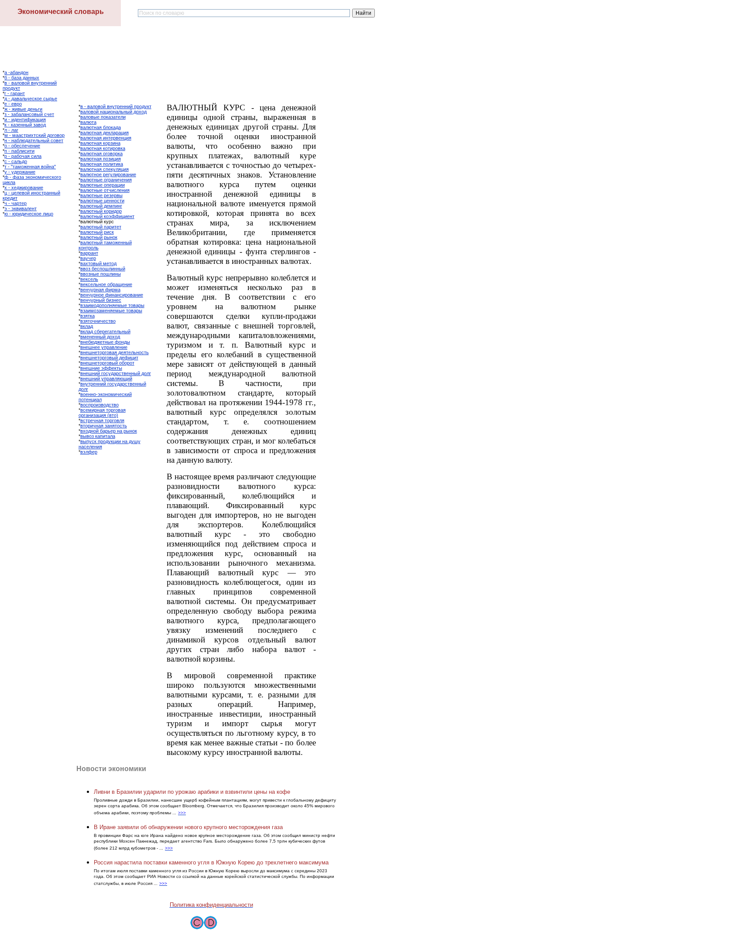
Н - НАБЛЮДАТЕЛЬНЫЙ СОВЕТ (33, 140)
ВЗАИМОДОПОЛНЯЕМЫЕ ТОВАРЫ (112, 305)
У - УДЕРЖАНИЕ (19, 171)
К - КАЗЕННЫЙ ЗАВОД (25, 124)
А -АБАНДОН (16, 72)
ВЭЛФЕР (88, 451)
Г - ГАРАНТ (14, 93)
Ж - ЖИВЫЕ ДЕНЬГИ (23, 109)
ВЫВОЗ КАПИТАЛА (97, 436)
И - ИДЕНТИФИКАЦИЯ (25, 119)
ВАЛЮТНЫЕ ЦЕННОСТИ (102, 200)
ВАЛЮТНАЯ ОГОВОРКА (101, 153)
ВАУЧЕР (88, 258)
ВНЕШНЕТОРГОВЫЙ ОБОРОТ (107, 362)
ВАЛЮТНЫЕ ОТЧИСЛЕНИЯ (105, 190)
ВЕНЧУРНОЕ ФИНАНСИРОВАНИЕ (111, 294)
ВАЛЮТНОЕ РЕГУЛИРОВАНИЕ (108, 174)
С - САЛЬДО (15, 161)
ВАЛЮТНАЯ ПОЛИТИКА (101, 164)
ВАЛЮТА (88, 122)
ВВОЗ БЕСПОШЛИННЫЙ (102, 268)
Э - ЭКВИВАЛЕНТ (20, 208)
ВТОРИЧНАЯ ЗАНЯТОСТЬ (103, 425)
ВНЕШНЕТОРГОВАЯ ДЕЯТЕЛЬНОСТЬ (114, 352)
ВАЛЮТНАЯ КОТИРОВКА (102, 148)
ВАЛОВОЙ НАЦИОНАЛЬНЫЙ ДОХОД (113, 111)
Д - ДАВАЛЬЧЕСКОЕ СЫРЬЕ (30, 98)
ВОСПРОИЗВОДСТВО (99, 404)
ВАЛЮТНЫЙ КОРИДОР (101, 211)
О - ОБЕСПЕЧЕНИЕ (22, 145)
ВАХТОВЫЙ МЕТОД (98, 263)
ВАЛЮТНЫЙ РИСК (97, 232)
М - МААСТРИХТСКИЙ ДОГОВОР (34, 135)
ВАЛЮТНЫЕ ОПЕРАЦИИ (102, 185)
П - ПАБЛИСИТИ (19, 151)
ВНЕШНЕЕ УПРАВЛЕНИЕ (103, 347)
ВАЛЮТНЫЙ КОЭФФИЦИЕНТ (107, 216)
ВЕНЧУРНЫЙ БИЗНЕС (100, 300)
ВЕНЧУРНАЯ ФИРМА (100, 289)
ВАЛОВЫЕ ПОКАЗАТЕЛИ (103, 117)
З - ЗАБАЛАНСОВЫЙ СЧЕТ (29, 114)
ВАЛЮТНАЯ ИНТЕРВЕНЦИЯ (105, 137)
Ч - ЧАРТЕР (15, 203)
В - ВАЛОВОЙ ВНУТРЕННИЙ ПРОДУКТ (115, 106)
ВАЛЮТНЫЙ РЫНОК (98, 237)
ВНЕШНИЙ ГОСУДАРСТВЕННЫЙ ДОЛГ (115, 373)
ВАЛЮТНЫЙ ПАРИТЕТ (100, 226)
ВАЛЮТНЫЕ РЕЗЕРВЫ (101, 195)
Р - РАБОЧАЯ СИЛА (22, 156)
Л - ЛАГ (11, 130)
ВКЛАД (86, 326)
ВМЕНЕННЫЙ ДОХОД (100, 336)
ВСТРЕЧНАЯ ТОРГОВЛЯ (102, 420)
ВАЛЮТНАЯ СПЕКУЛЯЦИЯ (104, 169)
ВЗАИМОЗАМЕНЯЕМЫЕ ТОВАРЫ (111, 310)
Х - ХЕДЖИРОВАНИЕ (23, 187)
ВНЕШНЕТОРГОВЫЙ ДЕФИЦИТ (109, 357)
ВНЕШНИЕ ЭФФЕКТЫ (101, 368)
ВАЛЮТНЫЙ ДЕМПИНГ (101, 205)
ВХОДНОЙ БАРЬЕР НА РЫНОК (108, 431)
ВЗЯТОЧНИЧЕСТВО (98, 321)
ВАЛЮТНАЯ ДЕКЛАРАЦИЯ (104, 132)
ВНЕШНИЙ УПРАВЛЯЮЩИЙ (106, 378)
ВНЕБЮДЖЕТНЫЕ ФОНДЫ (105, 342)
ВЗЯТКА (87, 315)
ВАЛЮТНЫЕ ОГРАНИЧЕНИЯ (106, 179)
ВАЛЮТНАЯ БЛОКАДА (100, 127)
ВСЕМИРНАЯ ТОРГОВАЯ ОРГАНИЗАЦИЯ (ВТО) (102, 412)
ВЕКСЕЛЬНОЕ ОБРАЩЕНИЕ (106, 284)
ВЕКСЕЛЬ (89, 279)
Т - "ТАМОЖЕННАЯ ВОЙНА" (30, 166)
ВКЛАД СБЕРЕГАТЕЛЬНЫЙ (105, 331)
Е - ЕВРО (13, 103)
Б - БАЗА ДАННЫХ (21, 77)
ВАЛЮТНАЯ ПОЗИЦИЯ (100, 158)
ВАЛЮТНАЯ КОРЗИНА (100, 143)
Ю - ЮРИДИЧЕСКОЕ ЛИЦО (28, 213)
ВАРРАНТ (89, 253)
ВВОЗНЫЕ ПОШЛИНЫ (100, 274)
